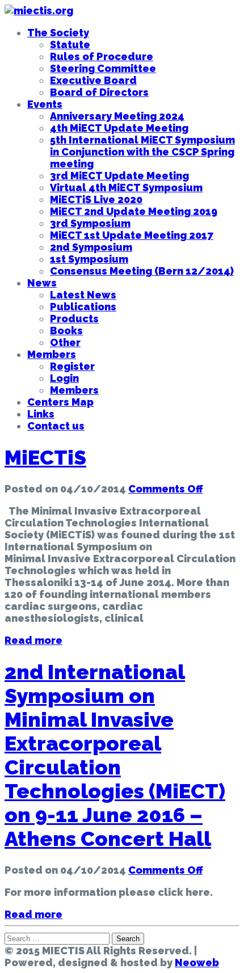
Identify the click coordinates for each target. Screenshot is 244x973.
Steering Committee (103, 68)
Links (40, 414)
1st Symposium (89, 259)
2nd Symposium (91, 247)
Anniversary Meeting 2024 (117, 116)
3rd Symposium (90, 223)
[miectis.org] (39, 10)
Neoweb (197, 962)
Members (51, 354)
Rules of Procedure (101, 56)
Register (72, 366)
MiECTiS (45, 457)
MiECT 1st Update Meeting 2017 (131, 235)
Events (44, 104)
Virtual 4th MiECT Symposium (126, 187)
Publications (83, 307)
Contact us (56, 426)
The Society (58, 33)
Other (65, 342)
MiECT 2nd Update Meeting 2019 (133, 211)
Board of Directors (99, 92)
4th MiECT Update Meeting (119, 128)
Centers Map (60, 402)
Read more (33, 640)
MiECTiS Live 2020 (96, 199)
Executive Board (93, 80)
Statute (70, 44)
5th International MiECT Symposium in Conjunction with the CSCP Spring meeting (142, 152)
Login (64, 378)
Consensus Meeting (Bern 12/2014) (142, 271)
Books (66, 330)
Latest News (83, 295)
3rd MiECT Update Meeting (119, 176)
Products (74, 319)
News (42, 283)
